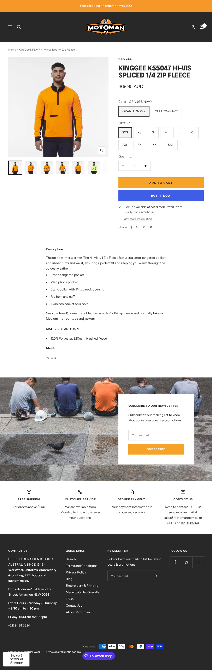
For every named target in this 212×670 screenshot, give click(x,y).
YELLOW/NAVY (166, 111)
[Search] (19, 27)
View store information (137, 218)
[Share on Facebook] (131, 227)
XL (193, 132)
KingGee (125, 58)
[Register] (155, 575)
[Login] (193, 27)
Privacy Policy (76, 572)
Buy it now (161, 195)
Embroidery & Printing (82, 586)
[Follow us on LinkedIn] (198, 562)
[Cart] (202, 27)
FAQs (69, 599)
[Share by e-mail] (150, 227)
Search (71, 559)
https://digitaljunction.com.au (64, 651)
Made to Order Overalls (82, 592)
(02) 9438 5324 (19, 625)
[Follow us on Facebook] (175, 562)
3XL (140, 145)
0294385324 (190, 523)
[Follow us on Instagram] (186, 562)
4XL (155, 145)
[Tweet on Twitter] (144, 227)
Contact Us (74, 605)
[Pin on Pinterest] (137, 227)
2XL (125, 145)
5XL (171, 145)
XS (139, 132)
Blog (69, 579)
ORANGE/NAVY (134, 111)
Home (12, 49)
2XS (125, 132)
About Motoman (78, 612)
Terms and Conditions (81, 566)
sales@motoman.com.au (181, 518)
